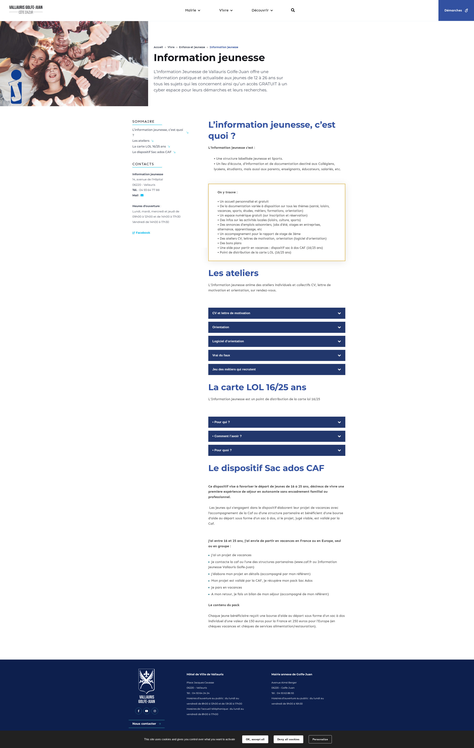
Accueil (158, 47)
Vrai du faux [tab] (221, 355)
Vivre (171, 47)
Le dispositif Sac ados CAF (151, 152)
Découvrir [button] (260, 10)
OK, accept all (255, 739)
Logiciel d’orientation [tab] (228, 341)
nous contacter (142, 195)
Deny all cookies (288, 739)
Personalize (320, 739)
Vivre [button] (223, 10)
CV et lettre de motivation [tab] (231, 313)
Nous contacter (144, 723)
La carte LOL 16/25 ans (149, 146)
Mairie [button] (190, 10)
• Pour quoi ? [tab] (222, 450)
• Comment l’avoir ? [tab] (227, 436)
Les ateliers (140, 140)
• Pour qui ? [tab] (221, 422)
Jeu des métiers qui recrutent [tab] (234, 369)
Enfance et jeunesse (192, 47)
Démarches (453, 10)
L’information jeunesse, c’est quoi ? (157, 132)
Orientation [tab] (220, 327)
